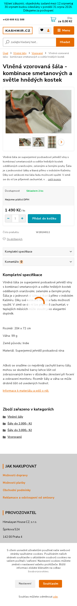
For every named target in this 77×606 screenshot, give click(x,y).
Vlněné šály (20, 53)
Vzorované (37, 53)
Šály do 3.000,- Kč (19, 430)
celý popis (54, 179)
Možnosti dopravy (15, 475)
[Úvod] (18, 30)
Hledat (65, 42)
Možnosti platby (14, 483)
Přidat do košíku (44, 218)
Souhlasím (50, 584)
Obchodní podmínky (17, 490)
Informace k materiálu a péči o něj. (26, 391)
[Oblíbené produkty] (41, 30)
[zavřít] (71, 4)
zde (55, 596)
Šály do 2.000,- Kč (19, 424)
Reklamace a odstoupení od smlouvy (28, 498)
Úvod (5, 53)
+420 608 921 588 (13, 19)
